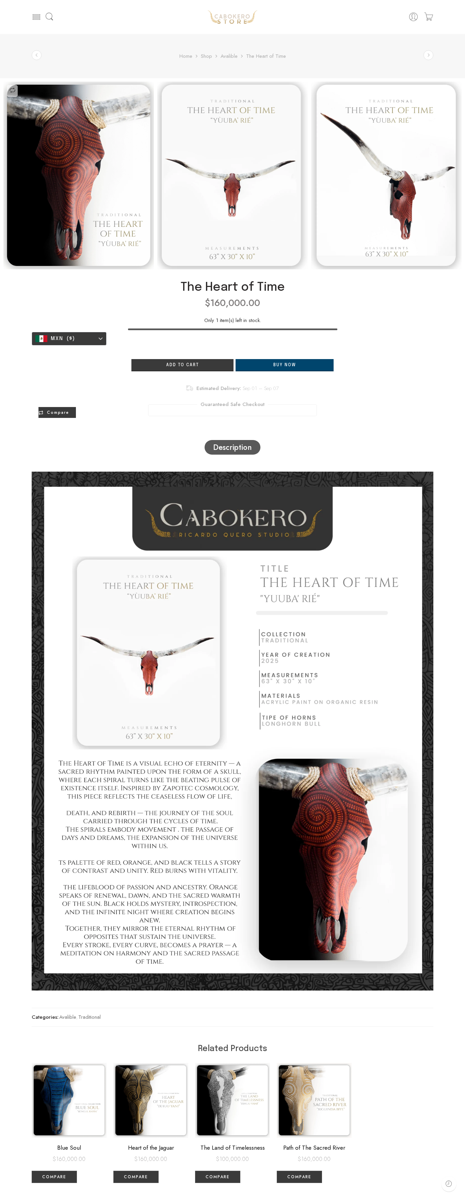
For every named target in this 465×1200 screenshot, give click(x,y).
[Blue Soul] (69, 1100)
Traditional (89, 1017)
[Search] (49, 17)
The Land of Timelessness (233, 1148)
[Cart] (428, 17)
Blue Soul (69, 1148)
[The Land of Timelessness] (232, 1100)
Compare (58, 412)
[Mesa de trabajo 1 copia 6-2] (386, 176)
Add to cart (182, 365)
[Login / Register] (413, 17)
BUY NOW (284, 365)
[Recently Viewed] (448, 1183)
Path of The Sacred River (314, 1148)
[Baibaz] (37, 55)
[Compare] (12, 91)
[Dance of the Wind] (428, 55)
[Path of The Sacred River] (314, 1100)
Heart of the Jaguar (151, 1148)
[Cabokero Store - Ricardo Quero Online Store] (233, 17)
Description (232, 447)
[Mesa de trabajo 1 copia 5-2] (232, 176)
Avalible (67, 1017)
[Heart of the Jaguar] (150, 1100)
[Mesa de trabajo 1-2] (78, 176)
